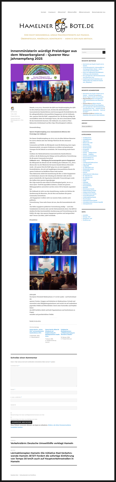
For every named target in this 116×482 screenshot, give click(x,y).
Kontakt (43, 12)
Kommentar (15, 365)
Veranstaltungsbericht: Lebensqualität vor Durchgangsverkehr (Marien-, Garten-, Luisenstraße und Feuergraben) (93, 69)
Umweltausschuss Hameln (89, 194)
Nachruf (85, 172)
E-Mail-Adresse (16, 397)
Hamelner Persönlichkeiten (90, 156)
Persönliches (86, 179)
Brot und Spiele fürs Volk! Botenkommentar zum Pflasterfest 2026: (93, 100)
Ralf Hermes (14, 111)
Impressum (52, 12)
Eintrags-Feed (86, 217)
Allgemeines (86, 141)
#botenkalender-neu (98, 12)
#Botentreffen (72, 12)
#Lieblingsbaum (87, 137)
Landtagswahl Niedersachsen (90, 162)
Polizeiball (85, 182)
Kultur (84, 161)
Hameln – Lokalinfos (88, 154)
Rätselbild (85, 187)
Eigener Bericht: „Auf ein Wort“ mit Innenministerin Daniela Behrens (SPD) (37, 331)
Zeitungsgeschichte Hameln (90, 200)
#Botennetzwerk (84, 12)
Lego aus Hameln (87, 164)
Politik (84, 180)
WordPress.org (86, 220)
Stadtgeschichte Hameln (89, 192)
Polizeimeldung (87, 184)
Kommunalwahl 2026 (88, 159)
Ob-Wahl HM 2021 (87, 175)
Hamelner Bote (14, 475)
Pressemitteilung (15, 116)
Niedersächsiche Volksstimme (90, 174)
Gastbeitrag (86, 151)
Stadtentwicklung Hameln (89, 190)
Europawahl (86, 149)
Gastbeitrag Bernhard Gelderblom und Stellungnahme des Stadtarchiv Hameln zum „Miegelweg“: (93, 80)
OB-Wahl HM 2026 (88, 177)
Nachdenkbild (86, 170)
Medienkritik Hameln (88, 169)
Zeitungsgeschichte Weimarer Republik (93, 202)
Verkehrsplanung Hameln (89, 197)
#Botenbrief (61, 12)
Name (13, 389)
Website (13, 405)
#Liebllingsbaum (87, 139)
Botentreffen (86, 144)
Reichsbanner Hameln (88, 189)
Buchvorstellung (87, 146)
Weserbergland (87, 199)
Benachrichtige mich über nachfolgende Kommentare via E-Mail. (28, 414)
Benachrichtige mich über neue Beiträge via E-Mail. (24, 419)
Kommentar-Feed (87, 218)
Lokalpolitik (86, 166)
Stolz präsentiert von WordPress (28, 475)
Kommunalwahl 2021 (88, 157)
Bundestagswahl (87, 147)
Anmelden (85, 215)
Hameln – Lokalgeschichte (90, 152)
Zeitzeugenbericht (87, 204)
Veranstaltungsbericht (88, 195)
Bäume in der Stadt (87, 142)
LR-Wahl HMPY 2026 (88, 167)
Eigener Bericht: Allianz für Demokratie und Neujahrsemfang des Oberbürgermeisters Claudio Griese (52, 333)
